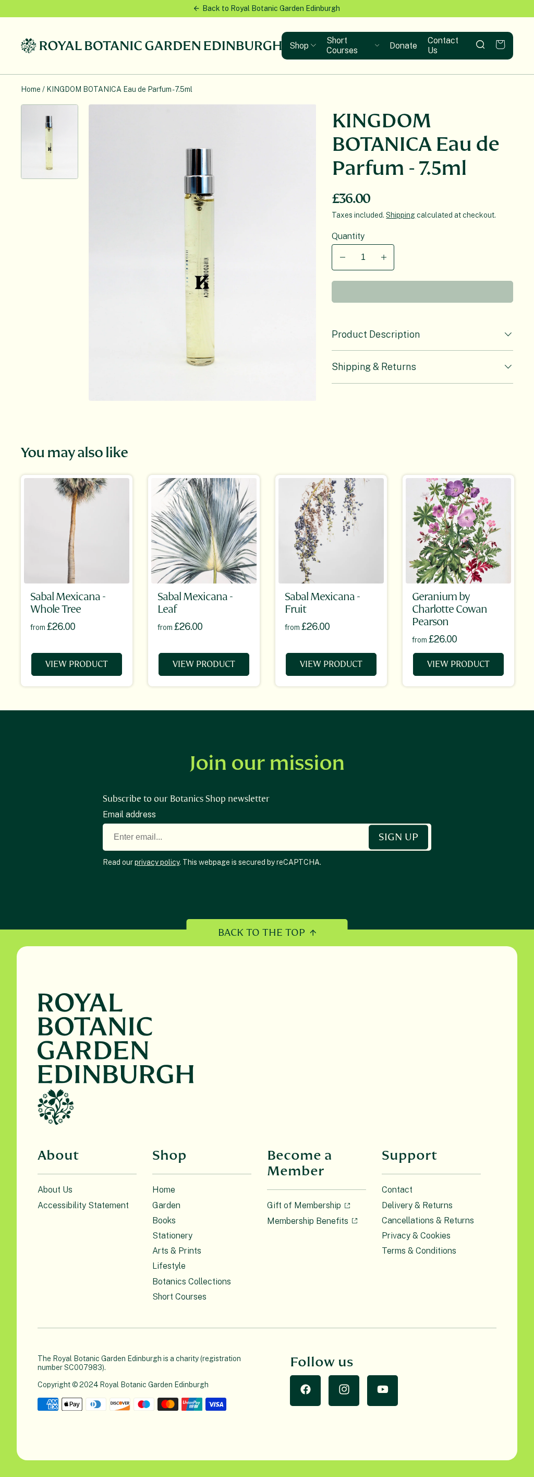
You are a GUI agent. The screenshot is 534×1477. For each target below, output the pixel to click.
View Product (76, 664)
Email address (129, 814)
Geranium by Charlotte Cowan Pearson (449, 609)
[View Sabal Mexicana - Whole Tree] (76, 530)
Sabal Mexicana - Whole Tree (67, 603)
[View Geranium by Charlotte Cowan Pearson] (458, 530)
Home (31, 89)
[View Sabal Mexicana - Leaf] (204, 530)
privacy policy (157, 862)
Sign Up (398, 837)
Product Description (376, 334)
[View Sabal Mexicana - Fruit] (331, 530)
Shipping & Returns (374, 366)
